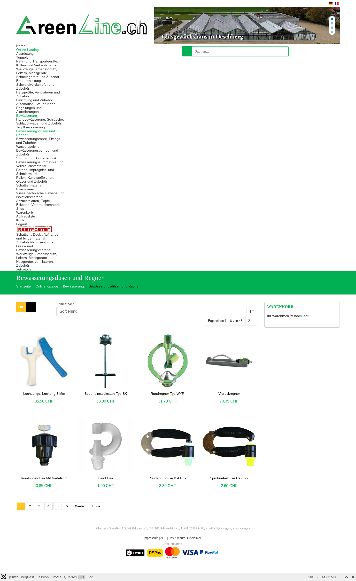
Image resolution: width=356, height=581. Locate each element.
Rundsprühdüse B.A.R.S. (167, 478)
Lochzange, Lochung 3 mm (44, 393)
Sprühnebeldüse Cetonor (229, 478)
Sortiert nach (65, 304)
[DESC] (252, 311)
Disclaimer (194, 538)
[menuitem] (20, 46)
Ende (96, 506)
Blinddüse (105, 478)
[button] (247, 25)
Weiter (80, 506)
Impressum (151, 538)
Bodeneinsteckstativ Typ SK (106, 393)
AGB (163, 538)
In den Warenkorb (38, 360)
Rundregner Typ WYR (167, 393)
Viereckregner (229, 393)
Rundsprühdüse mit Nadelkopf (44, 478)
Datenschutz (177, 538)
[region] (247, 25)
